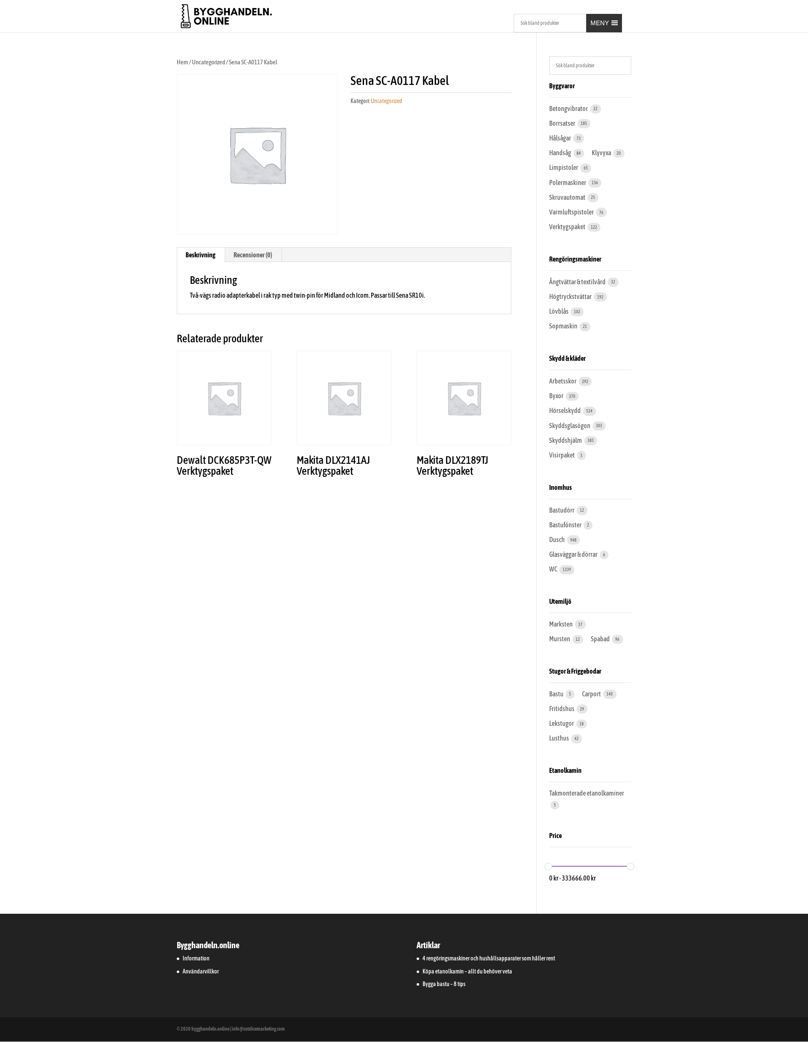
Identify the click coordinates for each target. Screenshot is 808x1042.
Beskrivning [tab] (200, 255)
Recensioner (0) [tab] (253, 255)
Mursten (560, 639)
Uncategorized (208, 62)
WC (553, 569)
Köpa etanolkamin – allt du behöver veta (467, 971)
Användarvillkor (201, 971)
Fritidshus (562, 708)
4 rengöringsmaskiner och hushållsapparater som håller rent (489, 958)
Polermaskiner (568, 182)
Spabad (601, 639)
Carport (592, 694)
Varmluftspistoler (572, 212)
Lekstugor (562, 723)
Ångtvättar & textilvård (577, 282)
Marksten (561, 624)
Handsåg (560, 152)
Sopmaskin (563, 326)
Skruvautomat (567, 197)
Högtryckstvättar (571, 296)
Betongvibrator (569, 108)
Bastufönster (565, 525)
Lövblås (559, 311)
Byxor (556, 395)
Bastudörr (562, 510)
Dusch (557, 539)
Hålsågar (560, 138)
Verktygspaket (567, 226)
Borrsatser (562, 123)
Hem (182, 62)
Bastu (556, 694)
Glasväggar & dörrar (573, 554)
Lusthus (559, 738)
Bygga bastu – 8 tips (444, 984)
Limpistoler (564, 167)
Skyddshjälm (566, 440)
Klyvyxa (602, 152)
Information (196, 958)
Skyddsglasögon (570, 425)
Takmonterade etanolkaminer (586, 793)
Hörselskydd (565, 410)
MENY (599, 22)
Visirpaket (562, 455)
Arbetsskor (563, 381)
